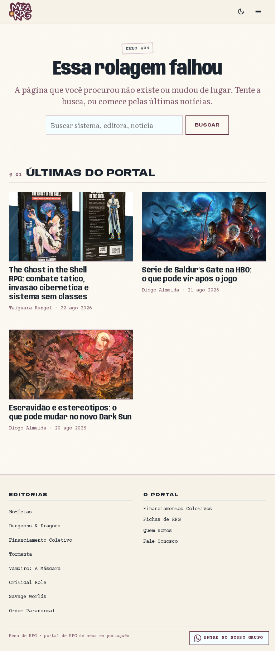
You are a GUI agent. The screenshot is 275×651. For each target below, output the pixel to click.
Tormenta (20, 554)
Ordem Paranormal (32, 611)
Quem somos (157, 531)
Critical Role (27, 583)
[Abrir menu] (258, 11)
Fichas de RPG (161, 520)
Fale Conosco (160, 542)
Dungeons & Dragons (35, 526)
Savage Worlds (27, 597)
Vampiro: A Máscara (35, 569)
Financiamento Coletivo (40, 540)
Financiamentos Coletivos (177, 509)
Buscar (207, 125)
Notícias (20, 512)
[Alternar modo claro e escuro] (241, 11)
